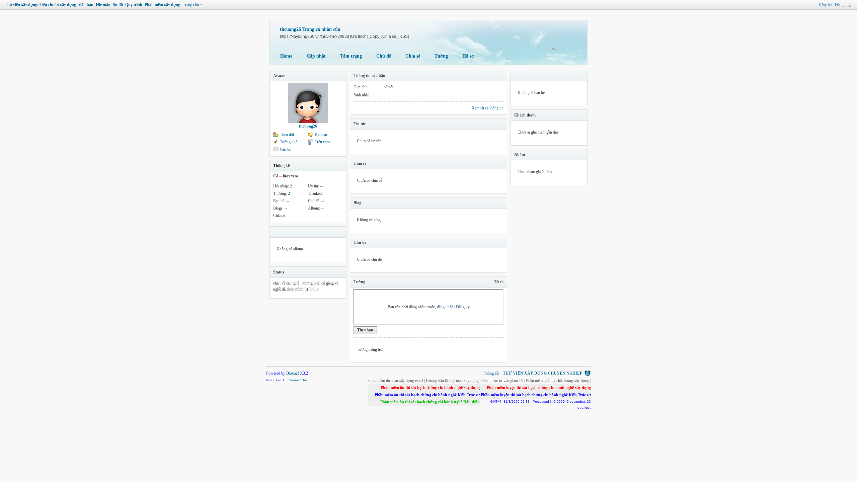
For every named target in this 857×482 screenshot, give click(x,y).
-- (321, 186)
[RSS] (403, 36)
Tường (441, 56)
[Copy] (374, 36)
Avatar (279, 75)
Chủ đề (383, 56)
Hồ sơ (468, 56)
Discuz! (292, 373)
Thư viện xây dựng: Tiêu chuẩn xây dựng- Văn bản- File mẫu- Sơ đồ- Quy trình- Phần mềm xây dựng (92, 4)
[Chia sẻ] (389, 36)
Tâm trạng (351, 56)
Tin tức (360, 124)
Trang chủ (191, 4)
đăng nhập (445, 307)
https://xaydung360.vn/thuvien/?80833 (314, 36)
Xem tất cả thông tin (487, 108)
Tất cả (498, 281)
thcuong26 (308, 126)
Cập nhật (316, 56)
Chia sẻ (412, 56)
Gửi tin (285, 149)
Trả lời (314, 289)
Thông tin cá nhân (369, 75)
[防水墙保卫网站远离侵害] (587, 373)
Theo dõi (287, 134)
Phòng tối (491, 373)
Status (278, 272)
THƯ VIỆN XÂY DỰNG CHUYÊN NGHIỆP (542, 373)
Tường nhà (288, 142)
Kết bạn (321, 134)
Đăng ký (825, 4)
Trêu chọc (322, 142)
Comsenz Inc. (298, 380)
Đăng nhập (843, 4)
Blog (357, 202)
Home (286, 56)
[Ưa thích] (359, 36)
